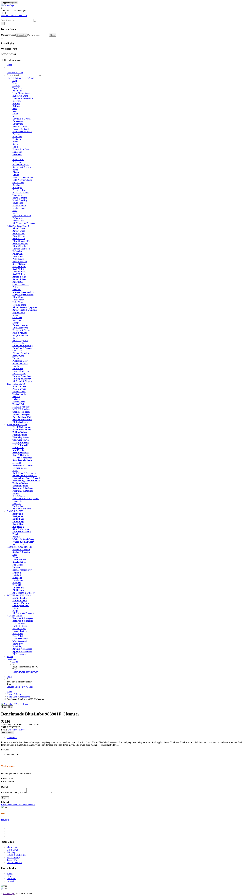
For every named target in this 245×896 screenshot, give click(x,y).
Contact (10, 881)
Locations (11, 659)
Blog (9, 876)
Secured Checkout (9, 15)
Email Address (7, 781)
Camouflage (8, 893)
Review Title (7, 778)
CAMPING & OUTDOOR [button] (19, 547)
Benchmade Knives (16, 729)
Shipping (11, 852)
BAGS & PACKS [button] (15, 511)
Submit (5, 798)
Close (52, 35)
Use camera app (8, 35)
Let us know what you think (13, 792)
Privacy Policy (13, 857)
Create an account (15, 72)
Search (4, 20)
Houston (5, 820)
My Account (12, 847)
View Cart (22, 15)
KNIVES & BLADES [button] (17, 424)
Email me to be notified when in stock (18, 804)
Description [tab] (12, 737)
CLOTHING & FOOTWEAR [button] (20, 78)
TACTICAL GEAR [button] (16, 384)
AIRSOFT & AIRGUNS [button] (18, 226)
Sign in (10, 67)
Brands (10, 656)
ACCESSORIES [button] (14, 616)
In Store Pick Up (14, 862)
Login (15, 661)
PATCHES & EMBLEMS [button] (19, 595)
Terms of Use (13, 860)
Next (10, 707)
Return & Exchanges (16, 855)
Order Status (12, 850)
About (9, 873)
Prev (4, 707)
